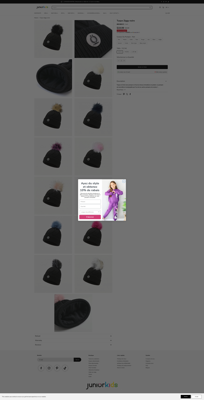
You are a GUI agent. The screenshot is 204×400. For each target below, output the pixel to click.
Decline (186, 396)
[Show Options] (99, 212)
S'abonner (90, 217)
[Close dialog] (123, 181)
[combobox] (89, 212)
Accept (196, 396)
